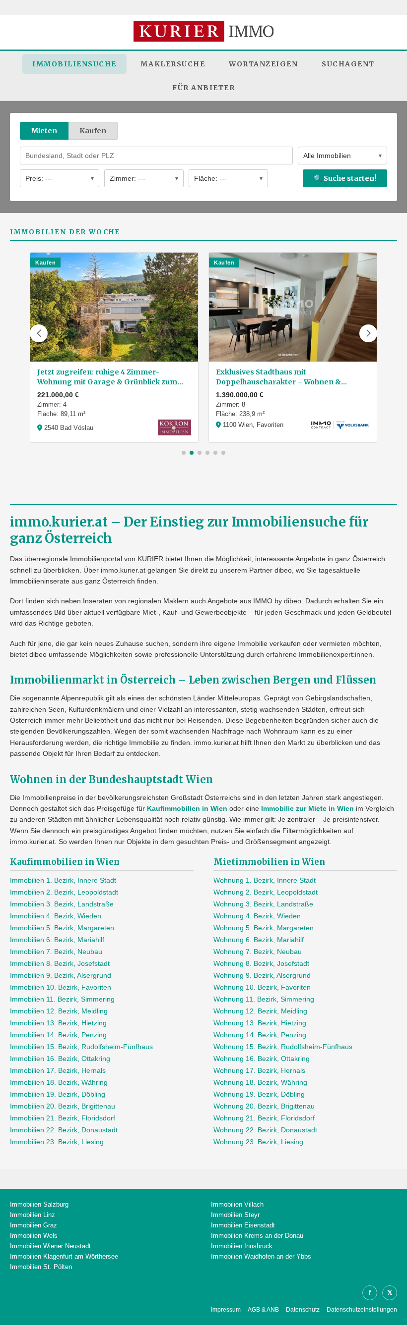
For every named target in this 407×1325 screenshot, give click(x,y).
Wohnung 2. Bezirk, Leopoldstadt (265, 892)
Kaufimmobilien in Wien (187, 808)
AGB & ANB (263, 1309)
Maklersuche (172, 63)
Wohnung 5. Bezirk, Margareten (263, 928)
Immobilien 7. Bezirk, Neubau (56, 951)
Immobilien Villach (237, 1204)
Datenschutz (303, 1309)
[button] (39, 333)
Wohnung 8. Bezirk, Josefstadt (261, 963)
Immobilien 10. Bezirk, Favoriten (60, 987)
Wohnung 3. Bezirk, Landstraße (263, 904)
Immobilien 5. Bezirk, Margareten (62, 928)
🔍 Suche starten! (345, 178)
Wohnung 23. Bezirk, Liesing (258, 1142)
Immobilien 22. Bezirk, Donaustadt (64, 1130)
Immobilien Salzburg (39, 1204)
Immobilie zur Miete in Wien (307, 808)
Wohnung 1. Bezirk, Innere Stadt (264, 880)
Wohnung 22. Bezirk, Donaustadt (265, 1130)
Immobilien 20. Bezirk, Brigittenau (62, 1106)
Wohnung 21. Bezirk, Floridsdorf (264, 1118)
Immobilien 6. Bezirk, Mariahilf (57, 940)
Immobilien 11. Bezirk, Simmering (62, 999)
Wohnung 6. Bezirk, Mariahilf (258, 940)
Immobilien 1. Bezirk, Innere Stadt (63, 880)
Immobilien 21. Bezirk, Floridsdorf (62, 1118)
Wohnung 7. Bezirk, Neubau (257, 951)
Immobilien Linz (32, 1215)
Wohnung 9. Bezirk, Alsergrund (262, 975)
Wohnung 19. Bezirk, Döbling (259, 1094)
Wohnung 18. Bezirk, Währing (260, 1082)
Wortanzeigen (263, 63)
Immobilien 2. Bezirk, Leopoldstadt (64, 892)
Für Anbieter (203, 87)
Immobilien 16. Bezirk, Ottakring (60, 1058)
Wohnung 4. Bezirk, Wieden (257, 916)
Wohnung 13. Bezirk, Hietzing (259, 1023)
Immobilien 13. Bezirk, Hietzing (58, 1023)
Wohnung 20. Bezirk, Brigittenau (264, 1106)
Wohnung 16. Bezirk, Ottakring (261, 1058)
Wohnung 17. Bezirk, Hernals (259, 1070)
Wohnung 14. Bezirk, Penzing (259, 1035)
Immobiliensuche (74, 63)
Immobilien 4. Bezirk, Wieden (55, 916)
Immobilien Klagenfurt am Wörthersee (64, 1256)
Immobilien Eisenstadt (243, 1225)
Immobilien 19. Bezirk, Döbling (57, 1094)
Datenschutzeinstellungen (362, 1309)
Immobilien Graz (33, 1225)
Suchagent (348, 63)
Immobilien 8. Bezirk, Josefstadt (60, 963)
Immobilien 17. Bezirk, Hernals (58, 1070)
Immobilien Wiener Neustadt (50, 1246)
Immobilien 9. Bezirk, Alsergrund (60, 975)
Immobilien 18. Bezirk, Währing (59, 1082)
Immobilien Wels (34, 1235)
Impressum (226, 1309)
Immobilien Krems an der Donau (257, 1235)
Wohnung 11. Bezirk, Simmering (263, 999)
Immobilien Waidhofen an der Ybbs (261, 1256)
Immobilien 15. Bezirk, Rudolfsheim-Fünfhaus (81, 1047)
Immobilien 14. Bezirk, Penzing (58, 1035)
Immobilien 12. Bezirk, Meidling (59, 1011)
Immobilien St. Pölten (41, 1267)
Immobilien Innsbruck (241, 1246)
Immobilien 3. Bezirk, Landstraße (62, 904)
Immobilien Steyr (235, 1215)
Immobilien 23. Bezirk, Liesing (57, 1142)
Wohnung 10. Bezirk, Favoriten (262, 987)
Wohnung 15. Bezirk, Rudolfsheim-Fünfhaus (282, 1047)
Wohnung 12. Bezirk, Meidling (260, 1011)
